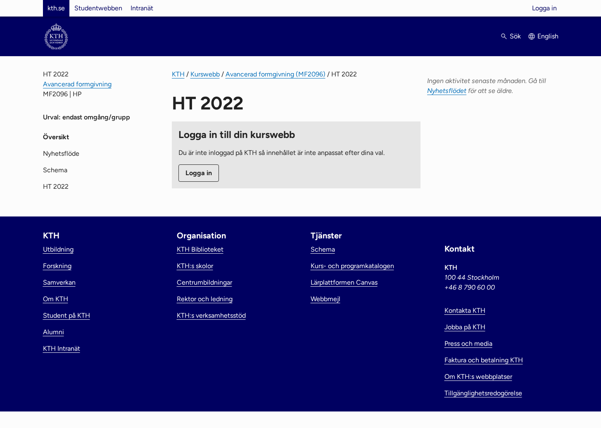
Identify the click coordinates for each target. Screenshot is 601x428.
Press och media (468, 343)
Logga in (544, 8)
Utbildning (58, 249)
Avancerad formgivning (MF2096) (275, 74)
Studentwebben (98, 8)
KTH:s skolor (195, 266)
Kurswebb (205, 74)
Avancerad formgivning (77, 84)
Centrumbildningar (204, 282)
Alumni (53, 332)
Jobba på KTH (464, 327)
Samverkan (59, 282)
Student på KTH (66, 315)
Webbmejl (325, 299)
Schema (55, 170)
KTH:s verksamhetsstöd (211, 315)
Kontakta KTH (464, 310)
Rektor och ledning (205, 299)
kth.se (56, 8)
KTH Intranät (61, 348)
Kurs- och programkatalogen (352, 266)
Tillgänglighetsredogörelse (483, 393)
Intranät (142, 8)
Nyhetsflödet (446, 91)
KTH (178, 74)
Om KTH (55, 299)
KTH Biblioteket (200, 249)
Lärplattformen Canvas (344, 282)
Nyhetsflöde (61, 153)
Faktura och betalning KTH (483, 360)
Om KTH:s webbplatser (478, 376)
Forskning (57, 266)
